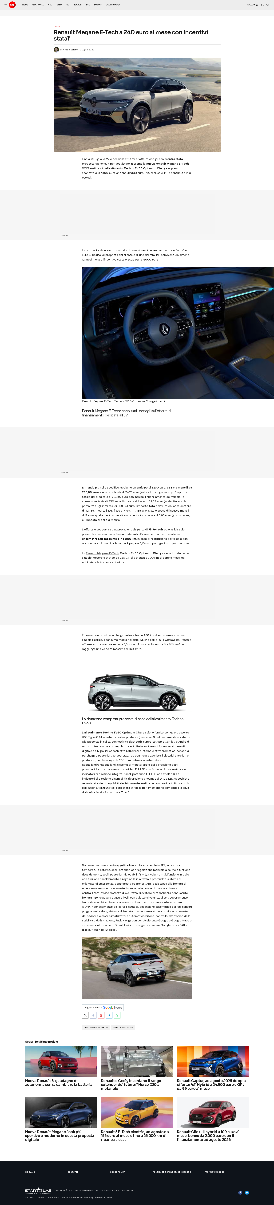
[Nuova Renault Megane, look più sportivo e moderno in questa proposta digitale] (61, 1112)
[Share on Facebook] (93, 1015)
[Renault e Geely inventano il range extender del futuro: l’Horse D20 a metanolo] (137, 1061)
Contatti (73, 1172)
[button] (6, 5)
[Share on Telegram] (109, 1015)
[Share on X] (85, 1015)
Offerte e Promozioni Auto (96, 1027)
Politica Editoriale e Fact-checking (172, 1172)
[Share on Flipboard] (101, 1015)
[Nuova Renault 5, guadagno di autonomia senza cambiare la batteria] (61, 1061)
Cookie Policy (117, 1172)
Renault (58, 27)
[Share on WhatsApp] (117, 1015)
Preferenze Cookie (214, 1172)
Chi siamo (30, 1172)
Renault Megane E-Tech (102, 553)
